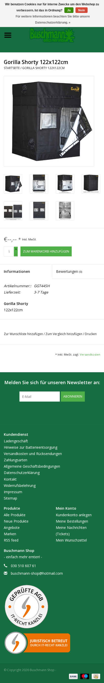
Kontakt (10, 479)
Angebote (12, 527)
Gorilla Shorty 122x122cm (43, 68)
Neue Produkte (16, 521)
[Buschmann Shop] (60, 34)
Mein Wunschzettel (71, 540)
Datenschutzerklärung (22, 472)
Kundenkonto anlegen (74, 514)
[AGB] (52, 607)
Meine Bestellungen (72, 521)
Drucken (91, 334)
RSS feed (11, 540)
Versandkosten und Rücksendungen (33, 453)
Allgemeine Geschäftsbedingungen (32, 466)
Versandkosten (90, 354)
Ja (69, 10)
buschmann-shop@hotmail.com (37, 573)
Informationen (17, 271)
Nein (81, 10)
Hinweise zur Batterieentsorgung (30, 447)
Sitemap (10, 498)
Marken (10, 533)
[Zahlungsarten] (73, 676)
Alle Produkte (14, 514)
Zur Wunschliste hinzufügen (24, 334)
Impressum (13, 491)
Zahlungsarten (15, 460)
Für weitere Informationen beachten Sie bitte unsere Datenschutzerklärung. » (53, 19)
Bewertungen (69, 271)
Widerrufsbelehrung (20, 485)
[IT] (52, 643)
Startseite (12, 68)
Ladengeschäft (16, 441)
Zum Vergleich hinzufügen (64, 334)
